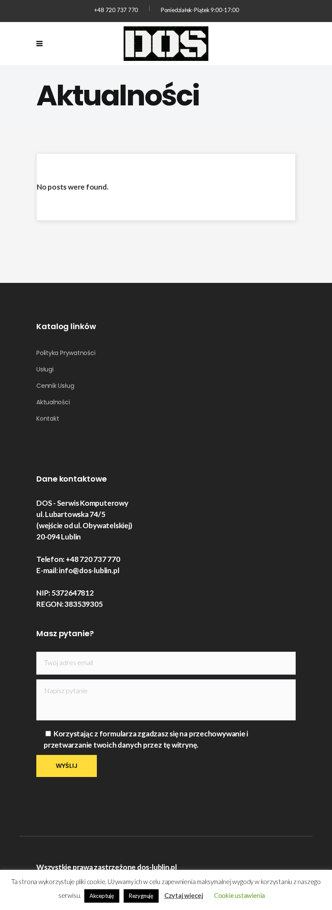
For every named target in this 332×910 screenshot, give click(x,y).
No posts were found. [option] (73, 186)
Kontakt (47, 418)
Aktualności (53, 402)
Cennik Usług (55, 385)
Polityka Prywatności (66, 353)
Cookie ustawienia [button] (239, 895)
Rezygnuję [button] (141, 895)
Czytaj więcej (183, 895)
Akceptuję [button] (101, 895)
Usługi (45, 369)
